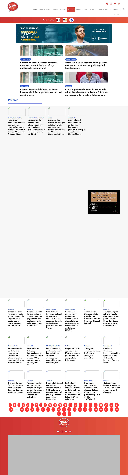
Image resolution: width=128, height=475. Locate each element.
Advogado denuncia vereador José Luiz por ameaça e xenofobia (92, 353)
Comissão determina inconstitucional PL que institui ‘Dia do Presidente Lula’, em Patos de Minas (111, 355)
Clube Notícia (114, 10)
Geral (85, 10)
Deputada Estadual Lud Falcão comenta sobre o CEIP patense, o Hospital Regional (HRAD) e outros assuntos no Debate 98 (54, 391)
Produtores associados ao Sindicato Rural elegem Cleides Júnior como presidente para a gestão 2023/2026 (92, 391)
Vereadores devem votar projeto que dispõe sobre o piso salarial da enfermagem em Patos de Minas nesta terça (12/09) (72, 321)
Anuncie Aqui (103, 10)
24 (11, 409)
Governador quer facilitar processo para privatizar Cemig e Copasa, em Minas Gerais (15, 388)
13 (65, 405)
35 (69, 409)
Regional (93, 10)
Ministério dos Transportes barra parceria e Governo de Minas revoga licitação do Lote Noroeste (86, 65)
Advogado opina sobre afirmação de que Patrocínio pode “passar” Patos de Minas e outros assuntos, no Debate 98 (111, 318)
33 (59, 409)
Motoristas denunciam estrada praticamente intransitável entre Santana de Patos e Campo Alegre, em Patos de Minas (16, 127)
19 (95, 405)
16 (80, 405)
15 (75, 405)
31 (48, 409)
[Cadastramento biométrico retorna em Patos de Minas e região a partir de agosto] (111, 374)
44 (117, 409)
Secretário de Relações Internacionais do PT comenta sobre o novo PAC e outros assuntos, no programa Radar (35, 356)
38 (85, 409)
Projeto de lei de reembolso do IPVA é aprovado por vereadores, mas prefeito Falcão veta (72, 354)
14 (70, 405)
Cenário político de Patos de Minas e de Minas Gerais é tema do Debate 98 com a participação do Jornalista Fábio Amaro (86, 92)
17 (85, 405)
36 (75, 409)
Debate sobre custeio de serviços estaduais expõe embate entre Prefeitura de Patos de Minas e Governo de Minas (56, 127)
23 (117, 405)
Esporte (55, 10)
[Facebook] (107, 3)
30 (43, 409)
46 (64, 414)
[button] (124, 9)
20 (101, 405)
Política (71, 10)
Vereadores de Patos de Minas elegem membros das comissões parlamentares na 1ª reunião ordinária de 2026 (36, 127)
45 (59, 414)
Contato (116, 14)
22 (111, 405)
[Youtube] (115, 3)
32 (53, 409)
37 (80, 409)
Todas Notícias (45, 10)
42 (106, 409)
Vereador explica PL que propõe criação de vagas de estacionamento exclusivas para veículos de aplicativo (35, 390)
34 (64, 409)
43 (111, 409)
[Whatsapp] (119, 3)
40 (96, 409)
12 (60, 405)
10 (50, 405)
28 (32, 409)
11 (55, 405)
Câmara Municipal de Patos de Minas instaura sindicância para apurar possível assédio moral (41, 92)
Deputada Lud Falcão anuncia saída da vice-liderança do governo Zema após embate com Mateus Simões (76, 127)
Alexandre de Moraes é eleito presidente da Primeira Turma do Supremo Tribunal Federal (92, 317)
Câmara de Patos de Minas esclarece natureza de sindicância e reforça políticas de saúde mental (39, 65)
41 (101, 409)
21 (106, 405)
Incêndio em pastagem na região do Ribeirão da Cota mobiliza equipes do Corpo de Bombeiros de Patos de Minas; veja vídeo (73, 391)
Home (35, 10)
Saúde (78, 10)
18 (90, 405)
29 (37, 409)
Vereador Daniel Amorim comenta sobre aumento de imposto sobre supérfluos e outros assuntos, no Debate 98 (16, 318)
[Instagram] (111, 3)
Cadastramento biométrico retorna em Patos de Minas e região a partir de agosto (111, 388)
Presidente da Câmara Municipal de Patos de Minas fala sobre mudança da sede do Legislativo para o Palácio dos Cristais (54, 319)
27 (27, 409)
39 (90, 409)
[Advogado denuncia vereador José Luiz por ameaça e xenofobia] (92, 340)
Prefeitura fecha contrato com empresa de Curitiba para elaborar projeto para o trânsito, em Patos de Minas (16, 355)
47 (69, 414)
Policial (63, 10)
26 (22, 409)
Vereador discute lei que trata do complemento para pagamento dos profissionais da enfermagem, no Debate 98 (35, 318)
